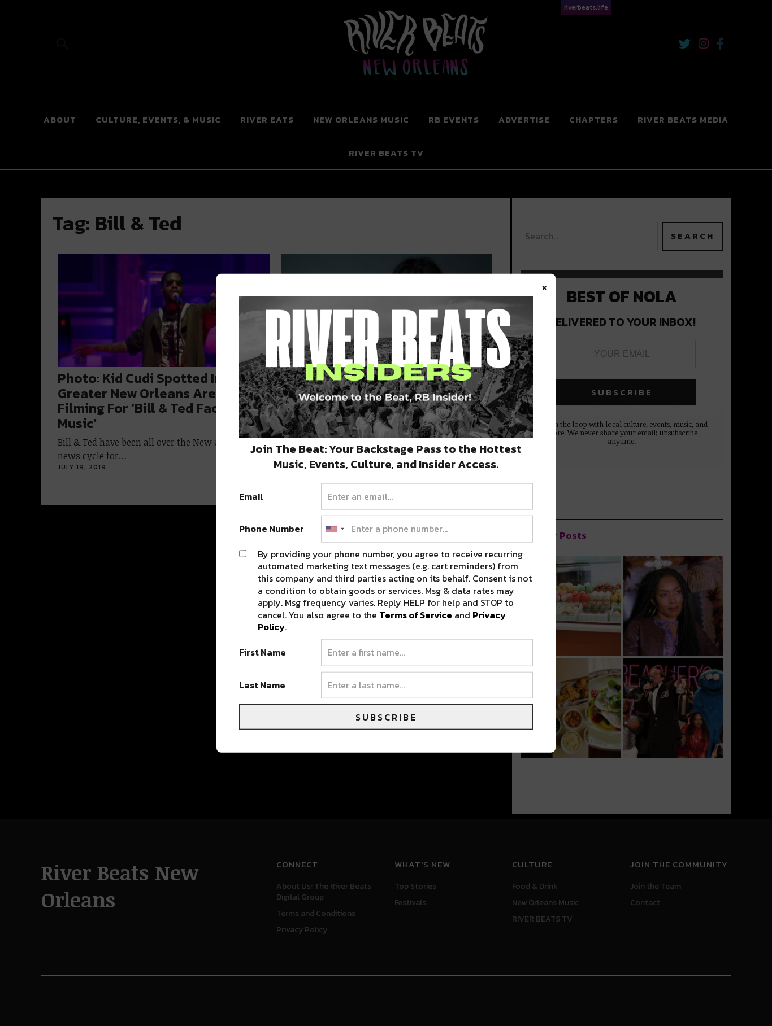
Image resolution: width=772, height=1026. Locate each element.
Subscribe (386, 717)
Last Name (262, 685)
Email (251, 496)
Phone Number (271, 529)
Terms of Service (415, 614)
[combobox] (335, 529)
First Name (262, 653)
